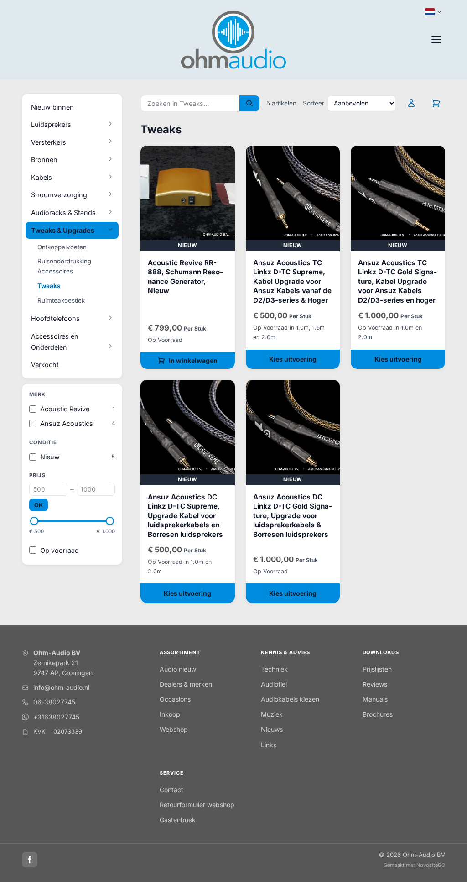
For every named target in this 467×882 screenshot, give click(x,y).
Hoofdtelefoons (55, 318)
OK (38, 505)
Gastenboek (178, 820)
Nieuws (272, 729)
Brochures (378, 714)
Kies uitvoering (293, 359)
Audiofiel (274, 684)
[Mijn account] (411, 103)
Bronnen (44, 159)
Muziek (272, 714)
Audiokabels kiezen (290, 699)
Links (268, 745)
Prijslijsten (377, 669)
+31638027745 (56, 717)
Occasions (175, 699)
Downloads (381, 652)
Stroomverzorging (59, 195)
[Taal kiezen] (433, 11)
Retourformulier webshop (197, 804)
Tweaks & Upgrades (62, 230)
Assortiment (180, 652)
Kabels (41, 177)
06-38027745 (54, 702)
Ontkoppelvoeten (62, 247)
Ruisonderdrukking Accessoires (64, 266)
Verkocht (45, 364)
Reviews (375, 684)
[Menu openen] (436, 39)
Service (172, 773)
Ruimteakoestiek (61, 300)
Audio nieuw (178, 669)
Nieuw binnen (52, 107)
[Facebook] (29, 859)
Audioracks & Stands (63, 212)
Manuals (375, 699)
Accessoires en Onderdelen (54, 341)
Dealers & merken (186, 684)
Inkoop (170, 714)
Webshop (174, 729)
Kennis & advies (285, 652)
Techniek (274, 669)
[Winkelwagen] (436, 103)
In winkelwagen (193, 360)
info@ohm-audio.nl (61, 687)
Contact (171, 789)
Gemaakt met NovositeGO (414, 865)
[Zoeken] (249, 103)
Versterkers (48, 142)
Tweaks (49, 285)
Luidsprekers (51, 124)
